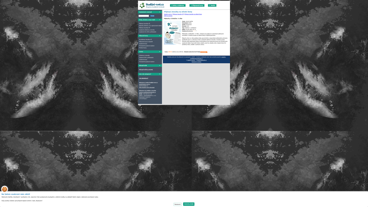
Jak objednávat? (143, 78)
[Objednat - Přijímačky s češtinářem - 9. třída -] (203, 52)
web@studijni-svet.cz (144, 84)
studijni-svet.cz (191, 60)
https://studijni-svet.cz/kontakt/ (146, 87)
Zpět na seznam (168, 15)
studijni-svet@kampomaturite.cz (147, 92)
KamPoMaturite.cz (202, 60)
